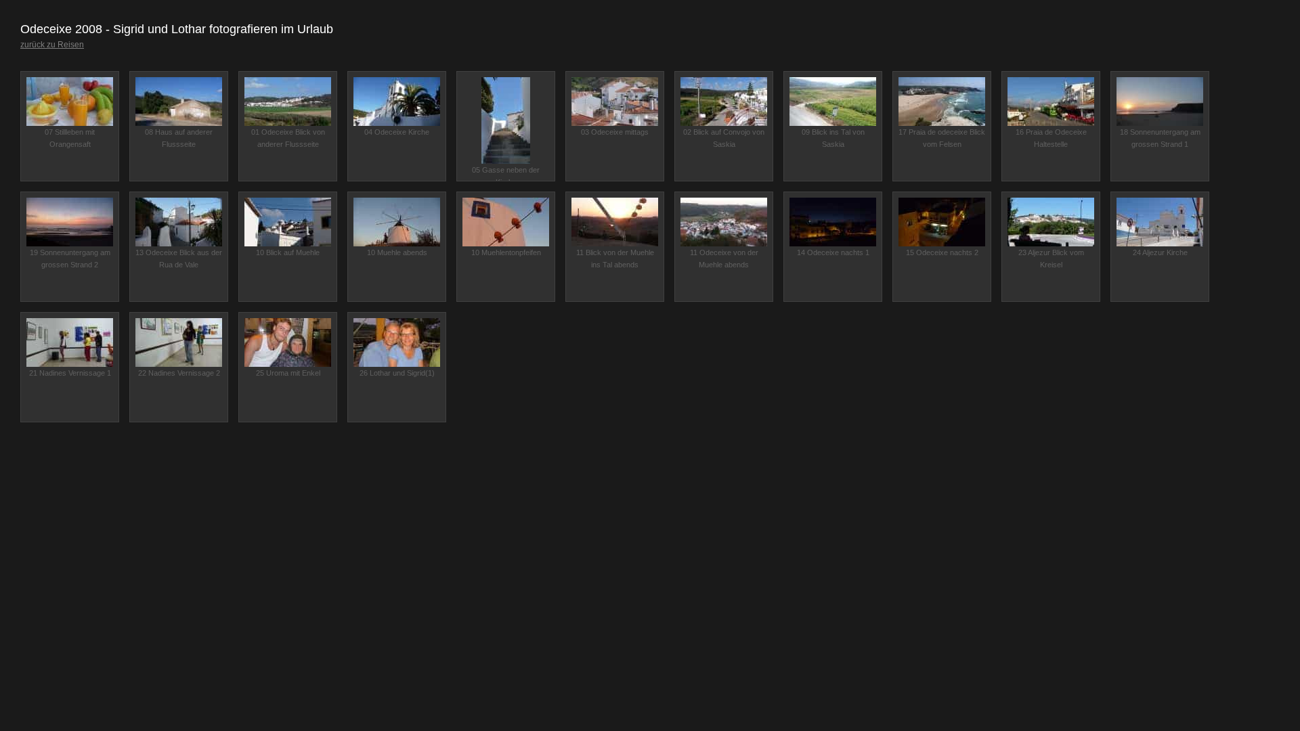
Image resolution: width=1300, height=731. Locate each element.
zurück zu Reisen (52, 44)
